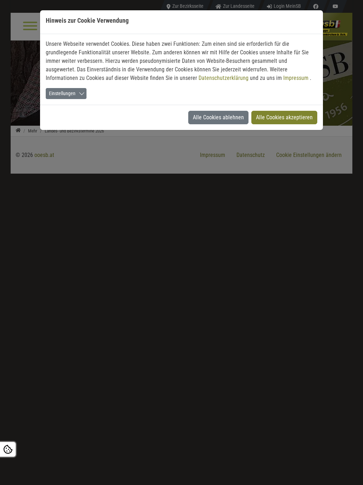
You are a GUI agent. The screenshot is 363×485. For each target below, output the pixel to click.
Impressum (296, 78)
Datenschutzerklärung (224, 78)
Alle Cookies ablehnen (218, 117)
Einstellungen (62, 93)
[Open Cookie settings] (8, 449)
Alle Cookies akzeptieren (284, 117)
